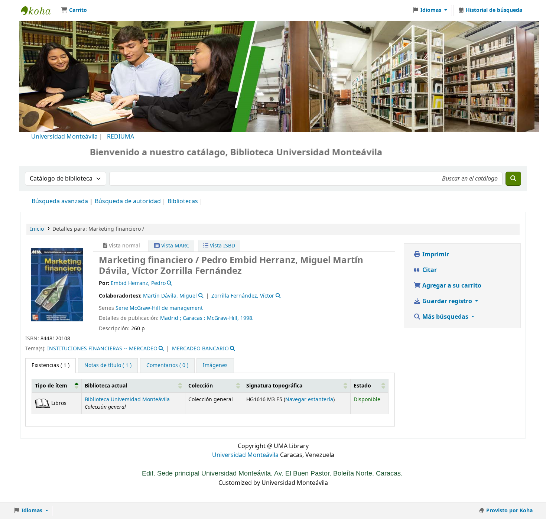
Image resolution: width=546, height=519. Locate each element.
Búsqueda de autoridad (128, 201)
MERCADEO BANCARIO (200, 349)
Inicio (37, 229)
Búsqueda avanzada (60, 201)
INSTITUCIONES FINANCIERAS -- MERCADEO (102, 349)
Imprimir (435, 254)
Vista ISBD (221, 246)
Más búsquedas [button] (445, 316)
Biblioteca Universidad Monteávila (39, 10)
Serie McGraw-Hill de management (159, 308)
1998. (247, 318)
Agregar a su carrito (451, 285)
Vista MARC (174, 246)
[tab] (108, 365)
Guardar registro (447, 301)
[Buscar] (513, 179)
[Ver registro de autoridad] (169, 283)
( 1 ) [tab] (50, 365)
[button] (74, 10)
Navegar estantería (309, 399)
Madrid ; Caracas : (182, 318)
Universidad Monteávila (64, 136)
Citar (429, 270)
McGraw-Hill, (223, 318)
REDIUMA (120, 136)
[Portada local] (57, 284)
